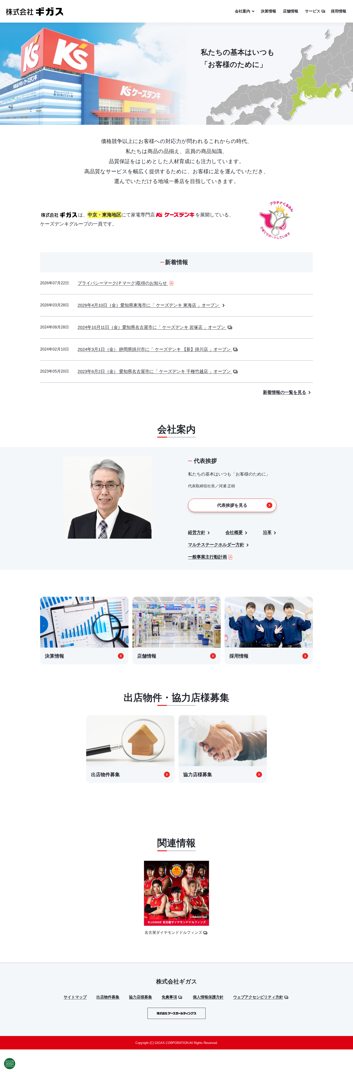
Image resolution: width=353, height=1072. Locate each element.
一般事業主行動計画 (207, 556)
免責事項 (169, 997)
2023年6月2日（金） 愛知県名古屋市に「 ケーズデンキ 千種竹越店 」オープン (155, 371)
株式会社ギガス (176, 981)
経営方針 (196, 532)
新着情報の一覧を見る (284, 392)
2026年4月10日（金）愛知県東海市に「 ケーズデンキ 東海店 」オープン (149, 305)
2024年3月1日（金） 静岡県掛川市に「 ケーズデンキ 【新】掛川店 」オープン (155, 349)
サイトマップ (75, 997)
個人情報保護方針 (208, 997)
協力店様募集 (140, 997)
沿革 (267, 532)
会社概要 (234, 532)
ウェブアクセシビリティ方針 (258, 997)
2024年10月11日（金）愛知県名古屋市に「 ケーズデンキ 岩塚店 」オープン (152, 327)
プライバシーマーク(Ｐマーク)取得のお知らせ (123, 283)
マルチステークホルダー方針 (216, 544)
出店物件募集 (107, 997)
